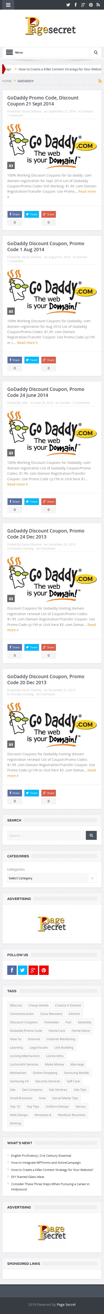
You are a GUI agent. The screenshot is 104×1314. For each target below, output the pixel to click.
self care (73, 1081)
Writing (15, 1123)
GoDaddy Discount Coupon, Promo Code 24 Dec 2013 (45, 534)
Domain (87, 111)
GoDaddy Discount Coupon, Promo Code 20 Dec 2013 (45, 679)
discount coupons (24, 1022)
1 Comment (15, 115)
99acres (16, 1005)
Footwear (51, 1022)
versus (80, 1106)
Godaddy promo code (26, 1030)
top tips (33, 1106)
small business (21, 1098)
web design (19, 1115)
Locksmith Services (24, 1064)
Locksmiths (55, 1056)
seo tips (80, 1089)
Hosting (28, 548)
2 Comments (81, 403)
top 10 (15, 1106)
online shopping (45, 1073)
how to (15, 1039)
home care (57, 1030)
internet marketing (61, 1039)
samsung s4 (19, 1081)
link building (63, 1047)
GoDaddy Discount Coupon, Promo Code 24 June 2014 (45, 392)
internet (34, 1039)
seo (12, 1089)
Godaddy (84, 1022)
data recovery (51, 1014)
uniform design (57, 1106)
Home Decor (81, 1030)
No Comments (45, 548)
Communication (22, 1014)
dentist (74, 1014)
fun (68, 1022)
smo (42, 1098)
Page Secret (66, 1304)
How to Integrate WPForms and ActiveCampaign (46, 1162)
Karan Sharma (31, 111)
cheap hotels (39, 1005)
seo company (32, 1089)
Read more (26, 342)
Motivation (18, 1073)
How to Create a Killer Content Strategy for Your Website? (49, 69)
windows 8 (42, 1115)
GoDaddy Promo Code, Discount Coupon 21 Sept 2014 (42, 101)
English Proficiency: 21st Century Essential (41, 1155)
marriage (77, 1064)
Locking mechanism (25, 1056)
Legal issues (39, 1047)
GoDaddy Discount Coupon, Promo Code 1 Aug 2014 (45, 246)
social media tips (65, 1098)
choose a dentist (68, 1005)
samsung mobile (76, 1073)
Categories (16, 869)
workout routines (71, 1115)
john (25, 403)
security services (47, 1081)
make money (54, 1064)
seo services (58, 1089)
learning (16, 1047)
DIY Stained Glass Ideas (27, 1177)
